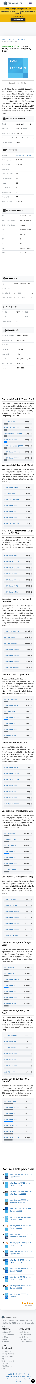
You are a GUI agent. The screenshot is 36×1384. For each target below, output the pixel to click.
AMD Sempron (25, 1339)
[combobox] (18, 82)
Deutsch (16, 1376)
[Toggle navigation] (30, 3)
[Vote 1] (22, 1303)
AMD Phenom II (25, 1334)
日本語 (15, 1374)
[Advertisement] (18, 29)
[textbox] (18, 83)
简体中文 (26, 1374)
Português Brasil (17, 1379)
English (10, 1374)
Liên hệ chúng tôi (8, 1354)
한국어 (20, 1374)
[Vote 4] (30, 1303)
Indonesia (18, 1381)
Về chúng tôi (6, 1351)
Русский (27, 1379)
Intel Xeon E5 (7, 1339)
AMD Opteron (25, 1332)
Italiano (9, 1379)
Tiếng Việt (8, 1376)
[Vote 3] (27, 1303)
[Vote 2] (25, 1303)
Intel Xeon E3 (7, 1337)
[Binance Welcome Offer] (18, 16)
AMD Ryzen (24, 1337)
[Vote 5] (32, 1303)
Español (22, 1376)
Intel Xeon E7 (6, 1342)
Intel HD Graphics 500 (23, 155)
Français (28, 1376)
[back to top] (33, 1381)
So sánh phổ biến (26, 1342)
